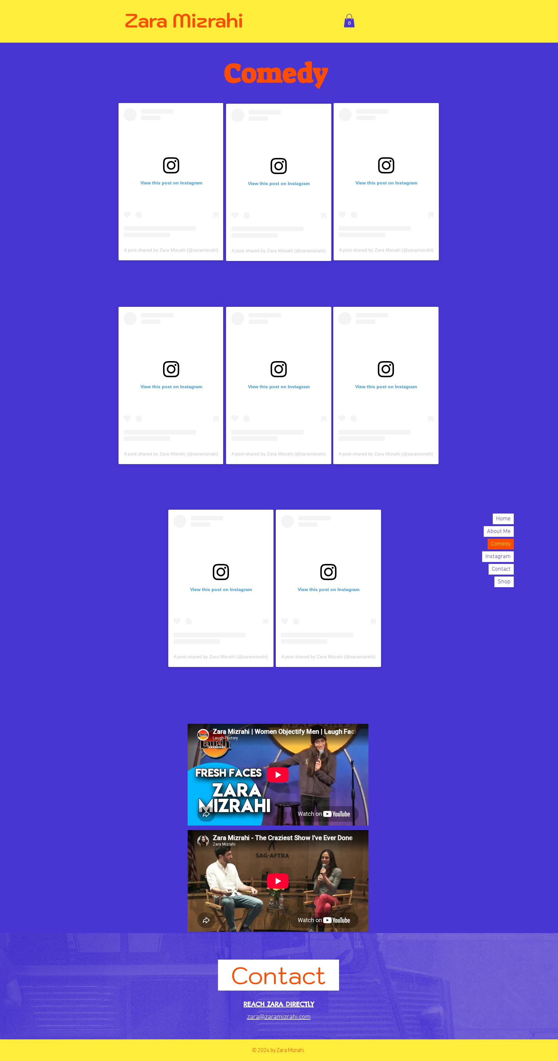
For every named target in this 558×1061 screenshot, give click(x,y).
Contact (501, 569)
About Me (499, 531)
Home (503, 518)
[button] (349, 20)
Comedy (501, 544)
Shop (504, 581)
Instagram (498, 556)
